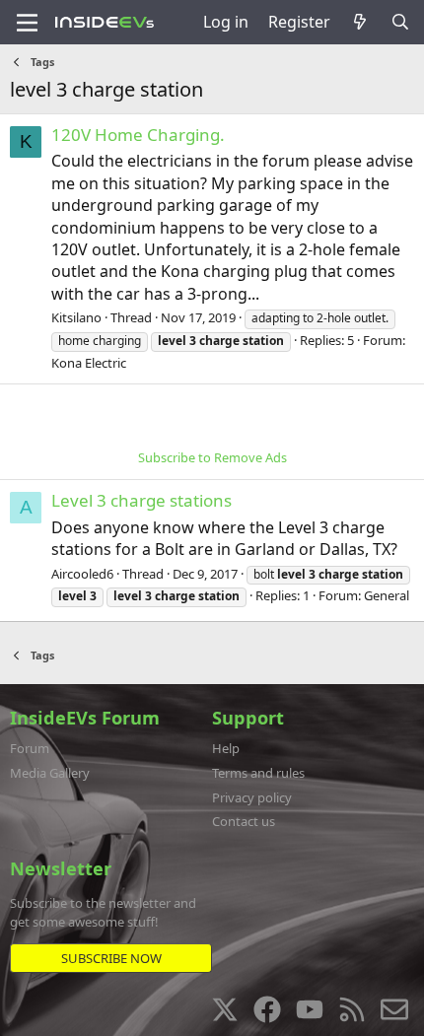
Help (226, 748)
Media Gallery (50, 773)
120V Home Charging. (138, 134)
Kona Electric (88, 363)
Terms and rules (258, 773)
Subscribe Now (111, 958)
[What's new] (360, 21)
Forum (29, 748)
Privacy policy (252, 797)
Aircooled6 (82, 574)
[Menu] (27, 22)
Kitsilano (76, 317)
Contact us (243, 821)
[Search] (400, 21)
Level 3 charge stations (141, 500)
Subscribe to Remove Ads (212, 457)
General (386, 595)
